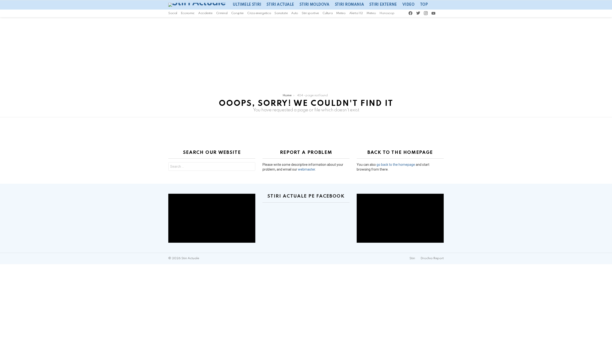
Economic (188, 13)
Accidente (205, 13)
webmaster (306, 169)
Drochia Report (432, 258)
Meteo (340, 13)
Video (408, 5)
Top (424, 5)
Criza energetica (259, 13)
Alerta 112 (356, 13)
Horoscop (386, 13)
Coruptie (237, 13)
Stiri (412, 258)
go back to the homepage (396, 165)
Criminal (222, 13)
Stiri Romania (349, 5)
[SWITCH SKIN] (441, 13)
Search (250, 167)
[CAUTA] (448, 13)
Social (172, 13)
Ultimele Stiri (247, 5)
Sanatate (281, 13)
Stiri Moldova (314, 5)
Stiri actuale (280, 5)
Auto (294, 13)
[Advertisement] (306, 53)
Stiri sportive (310, 13)
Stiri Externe (383, 5)
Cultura (327, 13)
